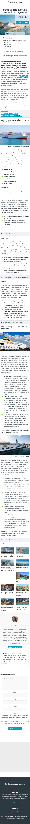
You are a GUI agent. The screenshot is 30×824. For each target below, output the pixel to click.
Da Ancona (7, 46)
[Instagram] (17, 811)
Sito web (15, 706)
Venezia (5, 154)
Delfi (27, 75)
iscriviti (11, 723)
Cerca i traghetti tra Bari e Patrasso (12, 322)
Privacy (22, 818)
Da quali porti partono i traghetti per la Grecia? (14, 41)
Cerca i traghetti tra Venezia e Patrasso (14, 234)
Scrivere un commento (15, 647)
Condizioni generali (15, 818)
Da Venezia (7, 44)
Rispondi (5, 663)
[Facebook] (12, 811)
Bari (15, 154)
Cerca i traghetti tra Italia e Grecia (12, 540)
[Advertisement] (15, 757)
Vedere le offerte (22, 22)
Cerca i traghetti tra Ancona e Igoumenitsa (15, 277)
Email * (15, 699)
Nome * (15, 692)
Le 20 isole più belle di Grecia (9, 113)
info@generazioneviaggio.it (18, 802)
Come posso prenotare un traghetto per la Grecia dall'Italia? (15, 56)
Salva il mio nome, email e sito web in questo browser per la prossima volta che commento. (15, 716)
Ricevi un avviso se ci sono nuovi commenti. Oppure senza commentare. (16, 722)
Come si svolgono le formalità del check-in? (13, 52)
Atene (22, 75)
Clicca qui (22, 544)
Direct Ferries (5, 474)
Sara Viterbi (14, 33)
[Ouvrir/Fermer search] (27, 2)
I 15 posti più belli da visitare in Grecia (11, 115)
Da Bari (6, 49)
